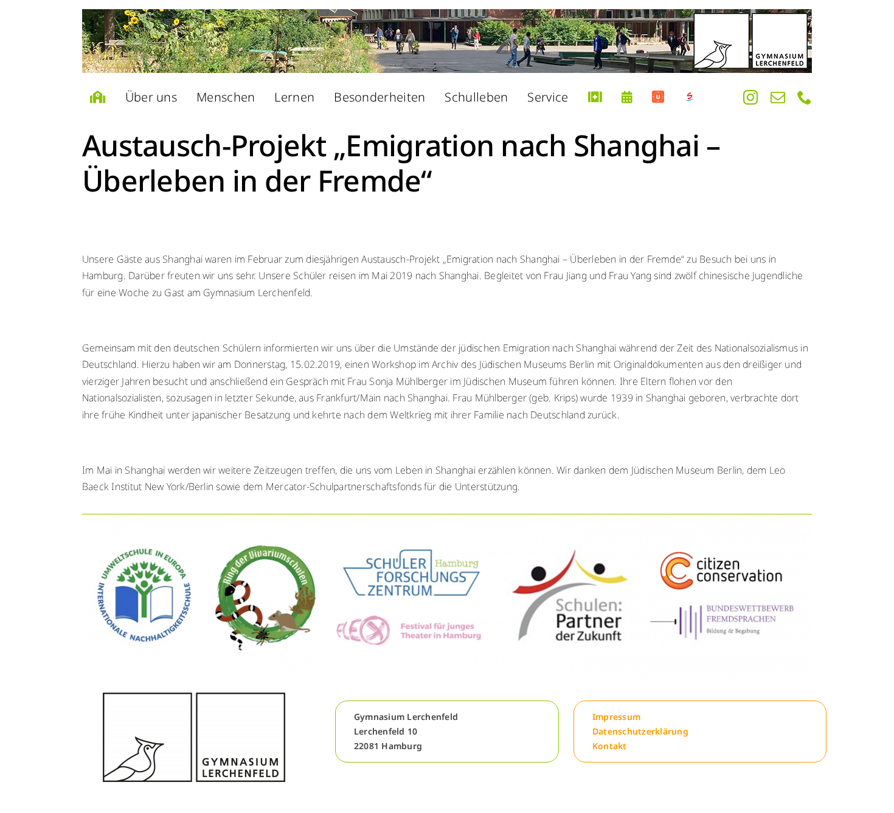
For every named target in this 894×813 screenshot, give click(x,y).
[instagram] (750, 97)
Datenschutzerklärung (640, 731)
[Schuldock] (689, 97)
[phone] (804, 97)
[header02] (447, 41)
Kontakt (609, 746)
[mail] (778, 97)
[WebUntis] (658, 97)
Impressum (616, 716)
